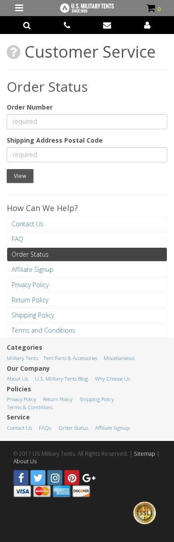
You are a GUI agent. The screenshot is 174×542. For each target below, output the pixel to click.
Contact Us (28, 224)
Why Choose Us (112, 378)
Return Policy (30, 300)
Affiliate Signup (33, 269)
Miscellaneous (119, 358)
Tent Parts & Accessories (70, 358)
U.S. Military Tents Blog (61, 378)
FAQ (17, 239)
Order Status (30, 254)
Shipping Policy (33, 315)
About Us (17, 378)
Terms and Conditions (43, 330)
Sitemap (144, 453)
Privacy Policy (30, 284)
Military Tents (22, 358)
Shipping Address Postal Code (55, 140)
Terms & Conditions (30, 407)
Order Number (30, 107)
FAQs (45, 427)
